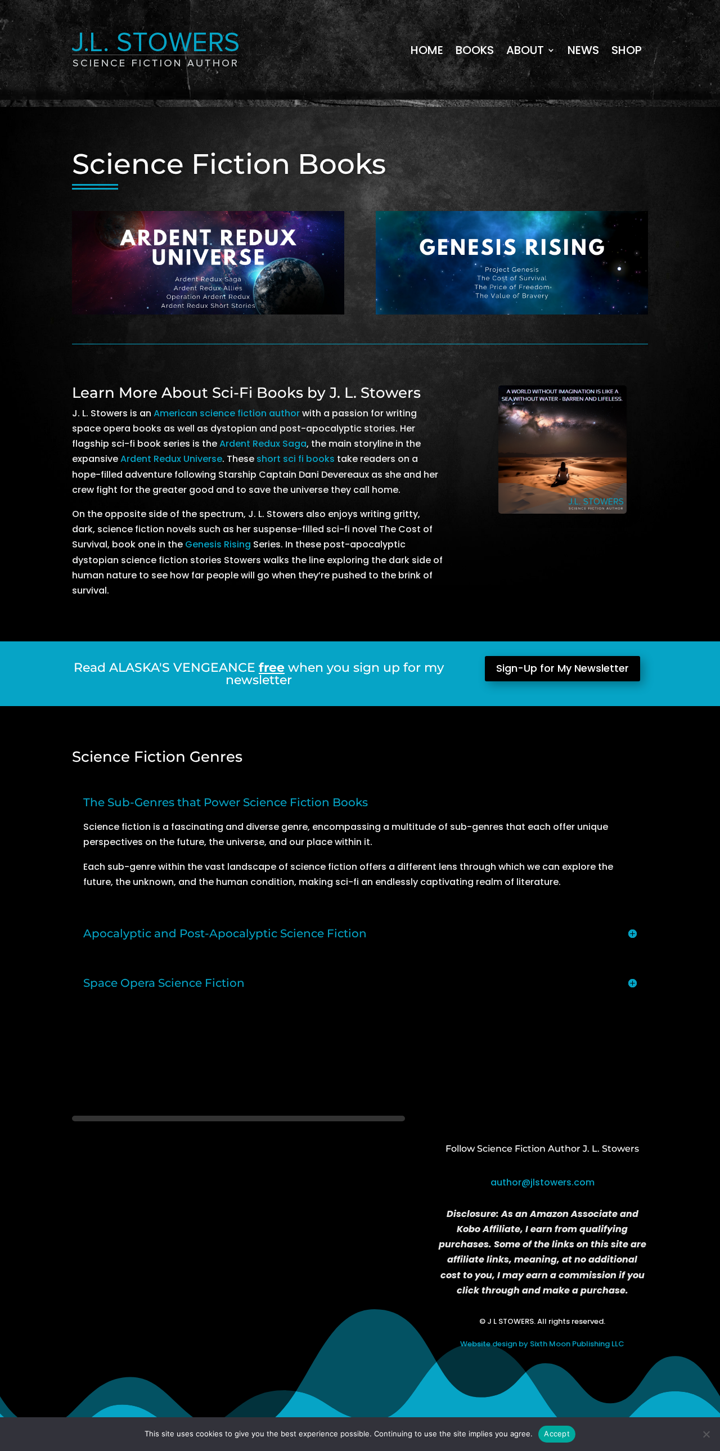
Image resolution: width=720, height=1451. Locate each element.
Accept (557, 1433)
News (583, 50)
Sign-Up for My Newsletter (562, 668)
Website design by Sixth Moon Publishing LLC (542, 1343)
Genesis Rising (218, 544)
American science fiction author (227, 413)
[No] (706, 1434)
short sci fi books (295, 458)
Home (427, 50)
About (525, 50)
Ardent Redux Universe (171, 458)
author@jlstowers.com (542, 1182)
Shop (626, 50)
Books (475, 50)
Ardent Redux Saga (263, 443)
